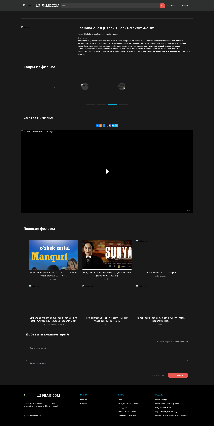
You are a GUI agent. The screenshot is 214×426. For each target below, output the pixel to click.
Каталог (184, 5)
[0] (90, 104)
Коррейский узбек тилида (166, 412)
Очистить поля (157, 375)
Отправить (178, 375)
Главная (171, 5)
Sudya (107, 279)
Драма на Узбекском (127, 412)
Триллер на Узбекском (127, 416)
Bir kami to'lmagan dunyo (53, 324)
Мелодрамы (123, 408)
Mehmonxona (160, 276)
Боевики (121, 399)
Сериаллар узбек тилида (107, 34)
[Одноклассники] (100, 125)
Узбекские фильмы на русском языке (171, 416)
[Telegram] (116, 125)
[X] (107, 125)
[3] (123, 104)
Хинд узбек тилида (163, 408)
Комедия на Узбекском (128, 404)
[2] (112, 104)
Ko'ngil (107, 324)
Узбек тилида (161, 399)
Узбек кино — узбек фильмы (167, 404)
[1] (101, 104)
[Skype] (113, 125)
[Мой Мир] (104, 125)
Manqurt (53, 279)
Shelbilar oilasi (90, 34)
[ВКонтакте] (97, 125)
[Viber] (110, 125)
